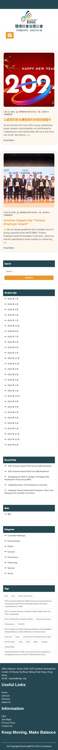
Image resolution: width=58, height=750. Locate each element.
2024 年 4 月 (13, 380)
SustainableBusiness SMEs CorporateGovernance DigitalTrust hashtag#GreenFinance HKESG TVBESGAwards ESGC (27, 653)
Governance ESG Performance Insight (37, 637)
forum (17, 637)
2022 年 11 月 (13, 434)
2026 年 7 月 (13, 299)
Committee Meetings (16, 535)
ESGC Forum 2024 (25, 596)
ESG (6, 596)
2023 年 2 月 (13, 428)
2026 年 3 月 (13, 310)
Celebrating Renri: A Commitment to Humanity (27, 485)
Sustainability (9, 647)
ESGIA (10, 546)
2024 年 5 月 (13, 374)
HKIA (21, 642)
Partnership (12, 562)
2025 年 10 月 (13, 326)
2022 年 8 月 (13, 445)
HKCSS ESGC (10, 642)
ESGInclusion (10, 624)
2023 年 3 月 (13, 423)
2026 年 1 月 (13, 320)
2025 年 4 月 (13, 347)
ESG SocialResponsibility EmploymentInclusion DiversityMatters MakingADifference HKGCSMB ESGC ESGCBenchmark (28, 630)
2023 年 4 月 (13, 418)
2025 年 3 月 (13, 353)
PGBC (35, 642)
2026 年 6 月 (13, 304)
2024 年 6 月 (13, 369)
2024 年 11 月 (13, 364)
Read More (9, 140)
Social (10, 573)
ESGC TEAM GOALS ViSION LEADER (19, 619)
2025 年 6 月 (13, 342)
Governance (13, 557)
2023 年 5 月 (13, 412)
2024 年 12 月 (13, 358)
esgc (13, 596)
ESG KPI (21, 624)
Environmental (14, 541)
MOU (28, 642)
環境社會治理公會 (29, 26)
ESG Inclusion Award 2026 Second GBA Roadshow (30, 466)
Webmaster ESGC (27, 112)
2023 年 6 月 (13, 407)
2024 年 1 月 (13, 391)
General (11, 552)
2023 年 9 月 (13, 401)
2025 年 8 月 (13, 331)
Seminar (11, 568)
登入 (9, 514)
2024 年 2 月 (13, 385)
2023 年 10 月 (13, 396)
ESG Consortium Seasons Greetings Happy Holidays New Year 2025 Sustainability (28, 613)
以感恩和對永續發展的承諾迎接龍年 (27, 119)
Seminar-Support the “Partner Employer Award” (24, 222)
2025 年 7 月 (13, 337)
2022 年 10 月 (13, 439)
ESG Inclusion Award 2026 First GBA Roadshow (28, 471)
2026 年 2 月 (13, 315)
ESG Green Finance (43, 619)
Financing (8, 637)
